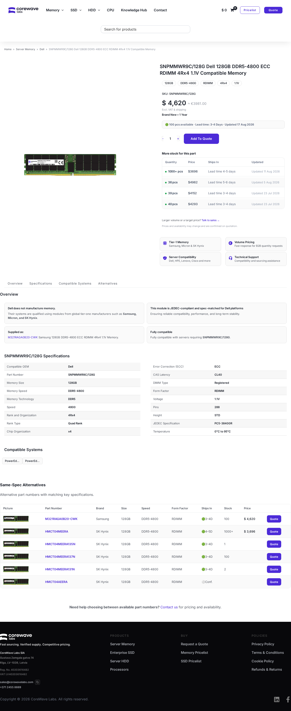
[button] (61, 10)
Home (8, 49)
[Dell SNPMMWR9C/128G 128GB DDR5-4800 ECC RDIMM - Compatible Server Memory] (70, 165)
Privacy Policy (263, 644)
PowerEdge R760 (34, 461)
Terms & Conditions (268, 652)
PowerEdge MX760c (13, 461)
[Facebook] (288, 699)
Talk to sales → (211, 220)
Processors (119, 669)
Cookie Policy (263, 661)
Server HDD (119, 661)
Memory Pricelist (194, 652)
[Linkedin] (277, 699)
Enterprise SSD (122, 652)
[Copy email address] (37, 682)
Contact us (169, 607)
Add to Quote (201, 139)
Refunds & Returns (267, 669)
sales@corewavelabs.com (16, 682)
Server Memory (25, 49)
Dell (42, 49)
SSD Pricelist (191, 661)
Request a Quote (194, 644)
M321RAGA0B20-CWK (23, 337)
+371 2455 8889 (10, 687)
